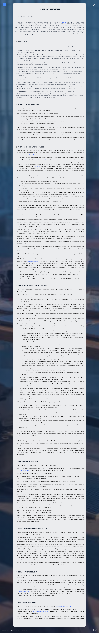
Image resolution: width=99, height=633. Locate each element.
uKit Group (63, 22)
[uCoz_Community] (96, 630)
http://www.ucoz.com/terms (63, 606)
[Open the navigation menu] (94, 4)
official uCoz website (23, 470)
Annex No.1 (32, 155)
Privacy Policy (30, 505)
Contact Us (24, 630)
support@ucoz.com (32, 261)
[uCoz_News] (93, 630)
